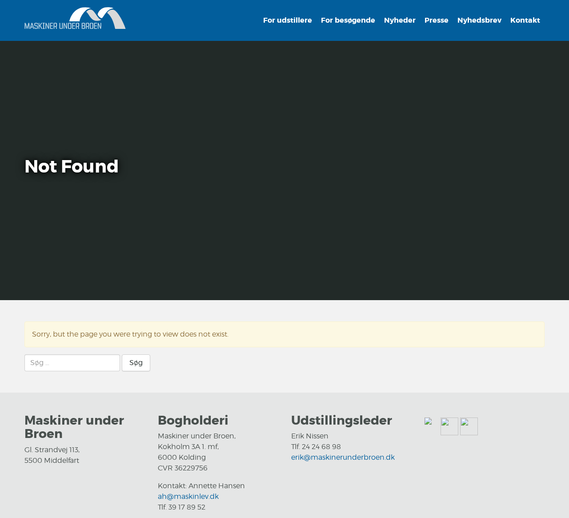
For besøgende (348, 20)
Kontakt (525, 20)
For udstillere (287, 20)
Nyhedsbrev (479, 20)
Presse (437, 20)
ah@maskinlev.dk (188, 496)
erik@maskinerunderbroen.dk (343, 457)
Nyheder (400, 20)
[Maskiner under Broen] (75, 19)
